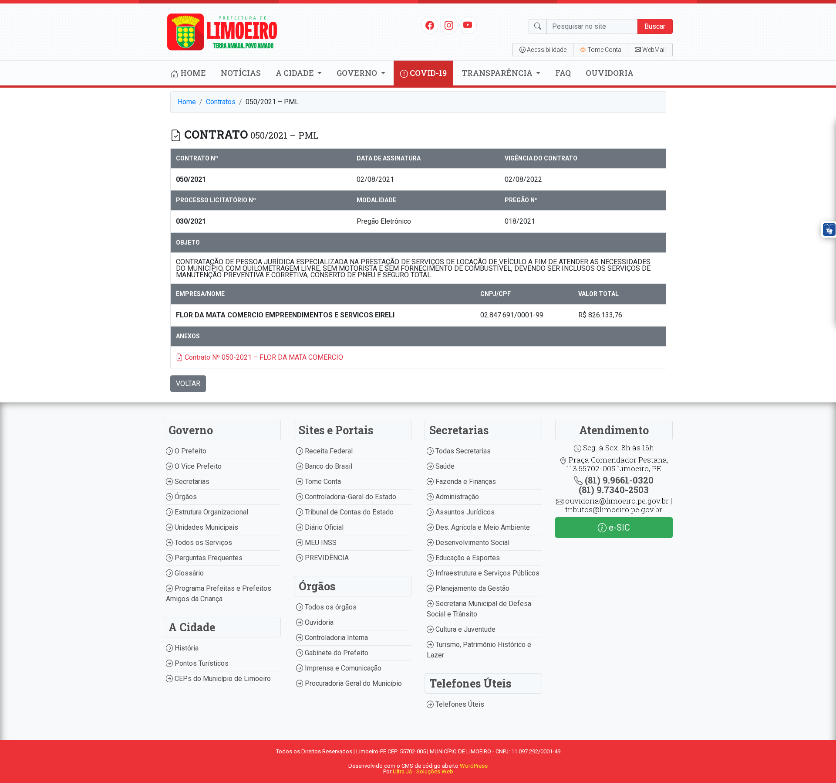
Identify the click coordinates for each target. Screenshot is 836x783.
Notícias (241, 73)
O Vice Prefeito (197, 466)
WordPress (474, 766)
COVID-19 (427, 73)
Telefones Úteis (459, 704)
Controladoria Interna (335, 637)
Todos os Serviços (202, 542)
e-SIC (618, 527)
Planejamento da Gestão (471, 588)
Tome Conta (322, 481)
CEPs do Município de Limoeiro (222, 678)
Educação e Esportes (467, 558)
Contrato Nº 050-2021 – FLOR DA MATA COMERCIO (263, 357)
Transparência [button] (498, 73)
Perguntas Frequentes (208, 558)
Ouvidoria (610, 73)
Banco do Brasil (327, 466)
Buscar (654, 26)
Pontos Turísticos (201, 663)
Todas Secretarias (462, 451)
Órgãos (185, 497)
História (186, 648)
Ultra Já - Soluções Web (423, 771)
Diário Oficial (323, 527)
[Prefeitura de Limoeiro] (222, 31)
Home (192, 73)
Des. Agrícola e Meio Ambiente (482, 527)
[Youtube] (467, 25)
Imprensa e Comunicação (342, 668)
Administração (456, 497)
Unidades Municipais (205, 527)
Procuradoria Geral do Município (352, 683)
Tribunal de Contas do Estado (348, 512)
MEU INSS (320, 542)
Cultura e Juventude (465, 629)
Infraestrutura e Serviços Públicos (486, 573)
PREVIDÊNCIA (326, 558)
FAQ (563, 73)
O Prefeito (189, 451)
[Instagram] (449, 25)
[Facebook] (429, 25)
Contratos (221, 102)
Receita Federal (328, 451)
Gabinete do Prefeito (335, 653)
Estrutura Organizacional (210, 512)
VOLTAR (188, 383)
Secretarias (191, 481)
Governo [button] (358, 73)
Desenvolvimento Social (471, 542)
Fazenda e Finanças (465, 481)
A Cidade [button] (296, 73)
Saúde (444, 466)
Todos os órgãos (330, 607)
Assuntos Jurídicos (464, 512)
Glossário (188, 573)
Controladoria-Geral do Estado (349, 497)
